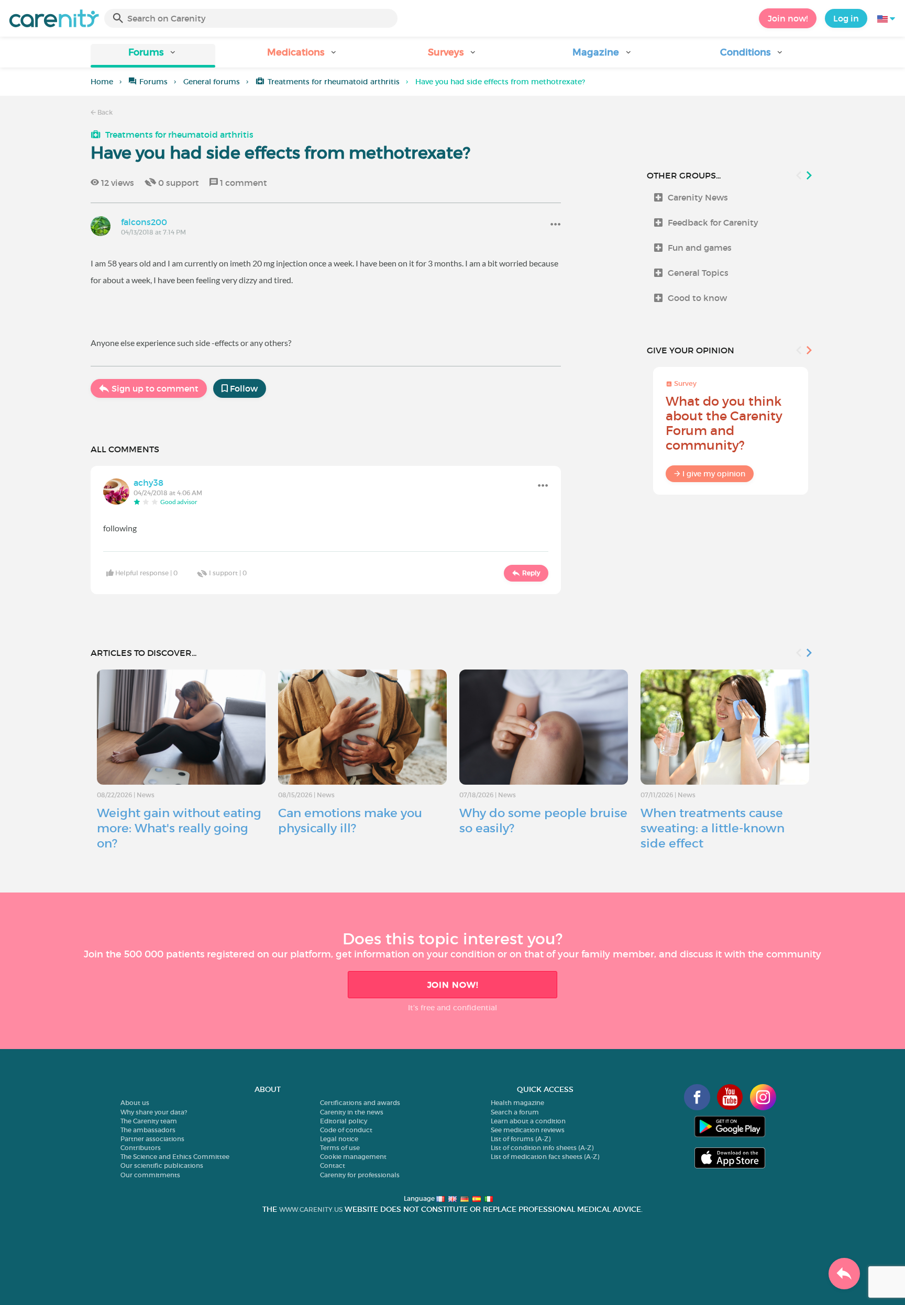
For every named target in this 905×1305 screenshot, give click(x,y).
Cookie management (353, 1157)
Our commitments (150, 1175)
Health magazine (517, 1103)
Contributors (140, 1148)
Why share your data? (153, 1112)
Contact (332, 1165)
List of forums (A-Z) (520, 1139)
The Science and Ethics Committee (174, 1157)
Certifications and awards (360, 1103)
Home (102, 81)
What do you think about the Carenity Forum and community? (724, 423)
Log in (846, 18)
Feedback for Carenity (713, 222)
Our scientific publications (161, 1165)
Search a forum (515, 1112)
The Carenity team (148, 1121)
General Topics (698, 272)
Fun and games (700, 247)
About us (134, 1103)
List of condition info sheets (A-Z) (542, 1148)
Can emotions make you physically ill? (350, 820)
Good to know (697, 298)
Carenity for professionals (360, 1175)
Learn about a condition (528, 1121)
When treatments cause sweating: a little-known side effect (713, 828)
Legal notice (339, 1139)
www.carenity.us (311, 1209)
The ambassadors (147, 1130)
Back (104, 112)
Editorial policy (343, 1121)
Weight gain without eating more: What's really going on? (179, 828)
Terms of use (340, 1148)
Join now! (788, 18)
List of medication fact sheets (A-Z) (545, 1157)
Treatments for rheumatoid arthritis (334, 81)
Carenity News (698, 197)
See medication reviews (528, 1130)
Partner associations (152, 1139)
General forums (211, 81)
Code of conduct (346, 1130)
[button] (153, 56)
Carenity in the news (351, 1112)
